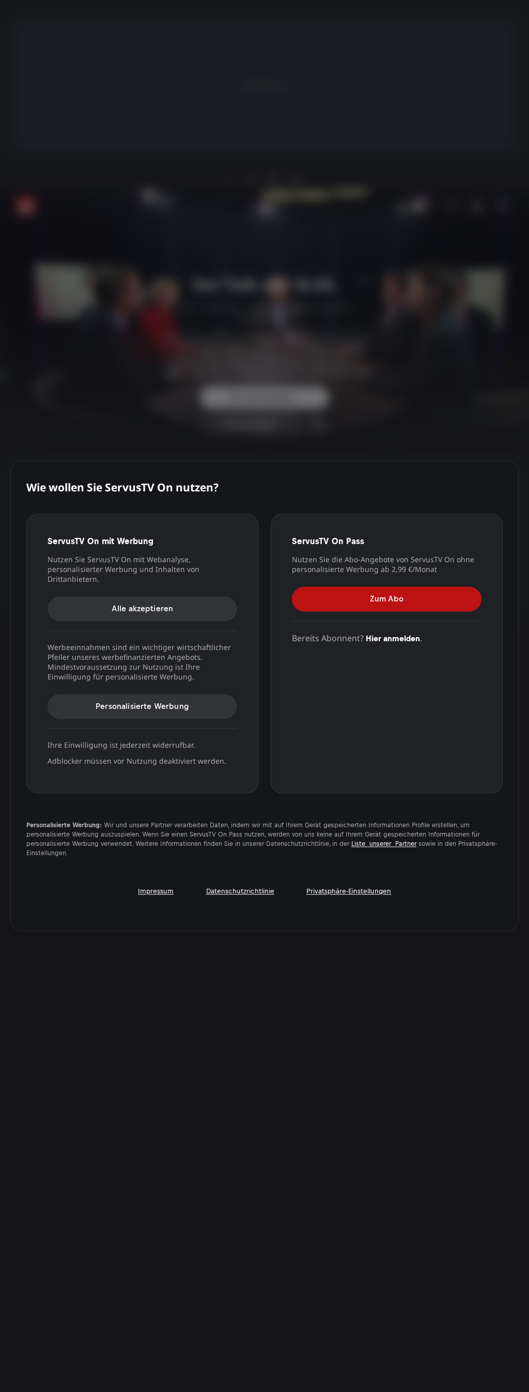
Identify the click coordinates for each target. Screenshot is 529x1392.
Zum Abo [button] (386, 598)
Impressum (156, 891)
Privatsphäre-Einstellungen (348, 891)
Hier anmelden (393, 638)
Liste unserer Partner (383, 844)
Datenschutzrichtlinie (240, 891)
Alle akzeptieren (143, 608)
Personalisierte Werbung (142, 706)
